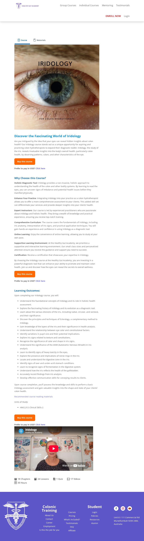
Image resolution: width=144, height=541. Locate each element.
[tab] (22, 40)
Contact (49, 519)
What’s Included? (72, 519)
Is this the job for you (49, 530)
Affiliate (72, 530)
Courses (72, 512)
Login (127, 16)
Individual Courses (89, 5)
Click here (40, 168)
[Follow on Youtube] (129, 508)
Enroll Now (113, 16)
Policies (94, 516)
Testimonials (123, 5)
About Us (49, 515)
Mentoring (107, 5)
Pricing (72, 516)
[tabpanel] (56, 265)
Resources (95, 519)
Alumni (94, 523)
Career (49, 522)
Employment (49, 526)
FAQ (72, 527)
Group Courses (68, 5)
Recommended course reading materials (33, 396)
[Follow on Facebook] (116, 508)
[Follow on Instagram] (123, 508)
